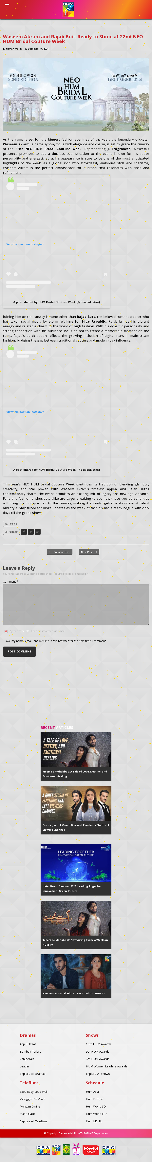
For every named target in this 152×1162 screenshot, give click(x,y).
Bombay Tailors (30, 1051)
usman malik (14, 49)
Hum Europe (94, 1099)
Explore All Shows (98, 1074)
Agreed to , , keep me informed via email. (37, 631)
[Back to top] (139, 1153)
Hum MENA (94, 1121)
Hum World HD (96, 1114)
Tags (13, 524)
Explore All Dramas (33, 1074)
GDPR (25, 631)
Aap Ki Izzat (28, 1044)
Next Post (87, 552)
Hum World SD (96, 1106)
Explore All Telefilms (34, 1121)
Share (13, 532)
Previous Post (62, 552)
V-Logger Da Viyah (32, 1099)
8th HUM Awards (97, 1059)
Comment (10, 581)
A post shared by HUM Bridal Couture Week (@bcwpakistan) (56, 302)
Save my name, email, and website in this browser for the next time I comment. (55, 641)
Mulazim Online (30, 1106)
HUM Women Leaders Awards (106, 1066)
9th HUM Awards (97, 1051)
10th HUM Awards (98, 1044)
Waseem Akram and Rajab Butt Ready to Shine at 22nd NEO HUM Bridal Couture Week (73, 38)
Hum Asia (92, 1091)
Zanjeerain (27, 1059)
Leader (24, 1066)
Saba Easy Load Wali (34, 1091)
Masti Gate (27, 1114)
